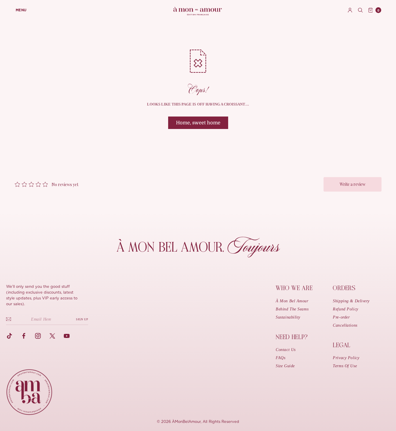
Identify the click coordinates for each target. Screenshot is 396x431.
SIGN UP (82, 319)
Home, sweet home (198, 123)
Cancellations (345, 325)
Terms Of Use (345, 366)
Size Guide (285, 366)
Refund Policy (345, 309)
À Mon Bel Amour (292, 301)
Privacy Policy (346, 358)
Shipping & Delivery (351, 301)
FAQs (280, 358)
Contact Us (286, 350)
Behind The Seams (292, 309)
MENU (21, 10)
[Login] (350, 10)
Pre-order (341, 317)
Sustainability (288, 317)
